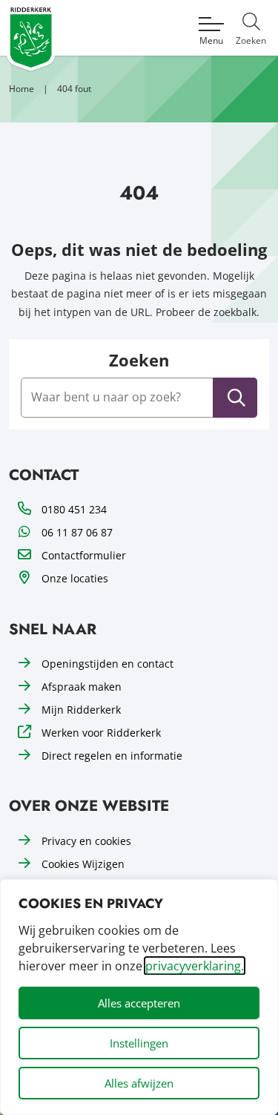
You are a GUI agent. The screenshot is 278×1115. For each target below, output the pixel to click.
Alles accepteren (139, 1003)
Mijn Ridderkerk (81, 710)
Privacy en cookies (86, 841)
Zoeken (139, 360)
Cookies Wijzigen (83, 864)
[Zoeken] (236, 398)
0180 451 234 (74, 509)
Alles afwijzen (139, 1083)
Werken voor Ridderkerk (101, 733)
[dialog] (139, 997)
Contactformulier (84, 555)
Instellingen (139, 1043)
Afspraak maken (82, 687)
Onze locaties (75, 578)
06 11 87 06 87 (77, 532)
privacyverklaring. (194, 966)
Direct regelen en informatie (112, 756)
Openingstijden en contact (107, 664)
